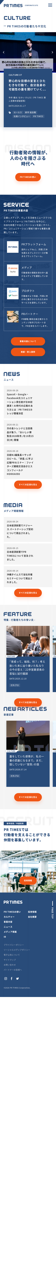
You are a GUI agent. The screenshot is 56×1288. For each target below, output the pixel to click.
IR (5, 936)
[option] (28, 52)
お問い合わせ (10, 964)
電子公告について (12, 954)
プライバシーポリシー (14, 944)
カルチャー (9, 916)
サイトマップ (10, 959)
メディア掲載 (10, 931)
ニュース (8, 926)
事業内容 (8, 921)
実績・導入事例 (28, 351)
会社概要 (32, 916)
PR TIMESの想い (28, 177)
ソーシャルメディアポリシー (17, 949)
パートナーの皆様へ (13, 969)
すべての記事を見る (28, 484)
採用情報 (28, 880)
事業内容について (28, 341)
